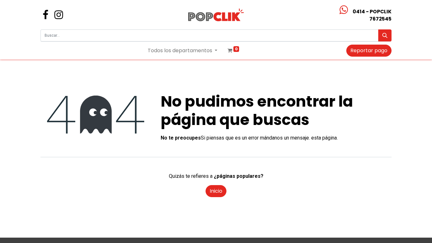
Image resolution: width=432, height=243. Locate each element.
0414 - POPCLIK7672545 (372, 15)
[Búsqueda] (385, 35)
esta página (324, 138)
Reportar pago (368, 50)
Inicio (216, 191)
